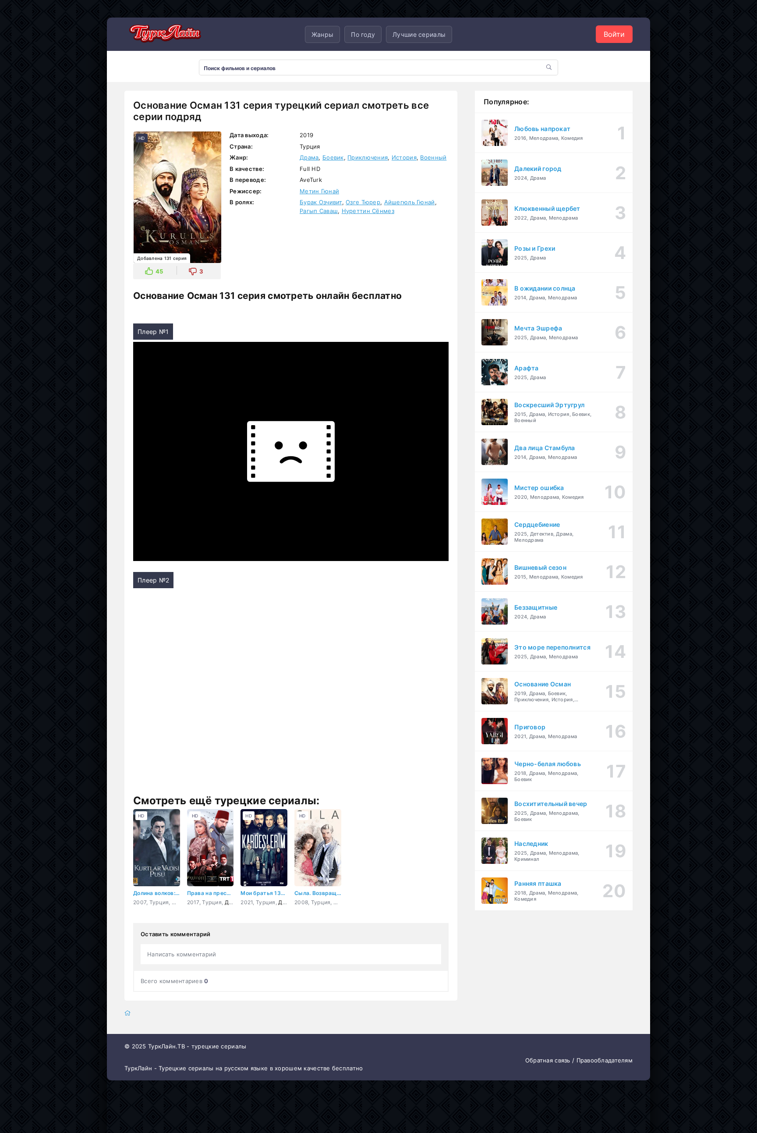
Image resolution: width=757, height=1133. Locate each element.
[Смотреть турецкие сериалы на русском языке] (163, 34)
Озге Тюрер (363, 202)
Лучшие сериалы (419, 34)
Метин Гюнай (319, 191)
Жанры (322, 34)
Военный (433, 157)
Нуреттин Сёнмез (368, 210)
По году (363, 34)
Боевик (333, 157)
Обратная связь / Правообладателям (579, 1060)
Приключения (367, 157)
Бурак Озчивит (321, 202)
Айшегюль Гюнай (409, 202)
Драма (309, 157)
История (404, 157)
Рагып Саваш (319, 210)
